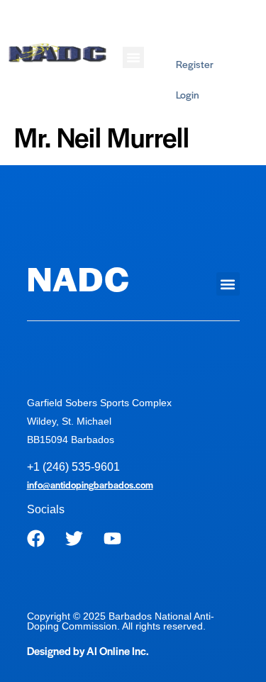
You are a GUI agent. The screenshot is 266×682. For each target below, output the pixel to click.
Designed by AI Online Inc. (88, 650)
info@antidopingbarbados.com (90, 484)
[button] (133, 57)
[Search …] (239, 23)
